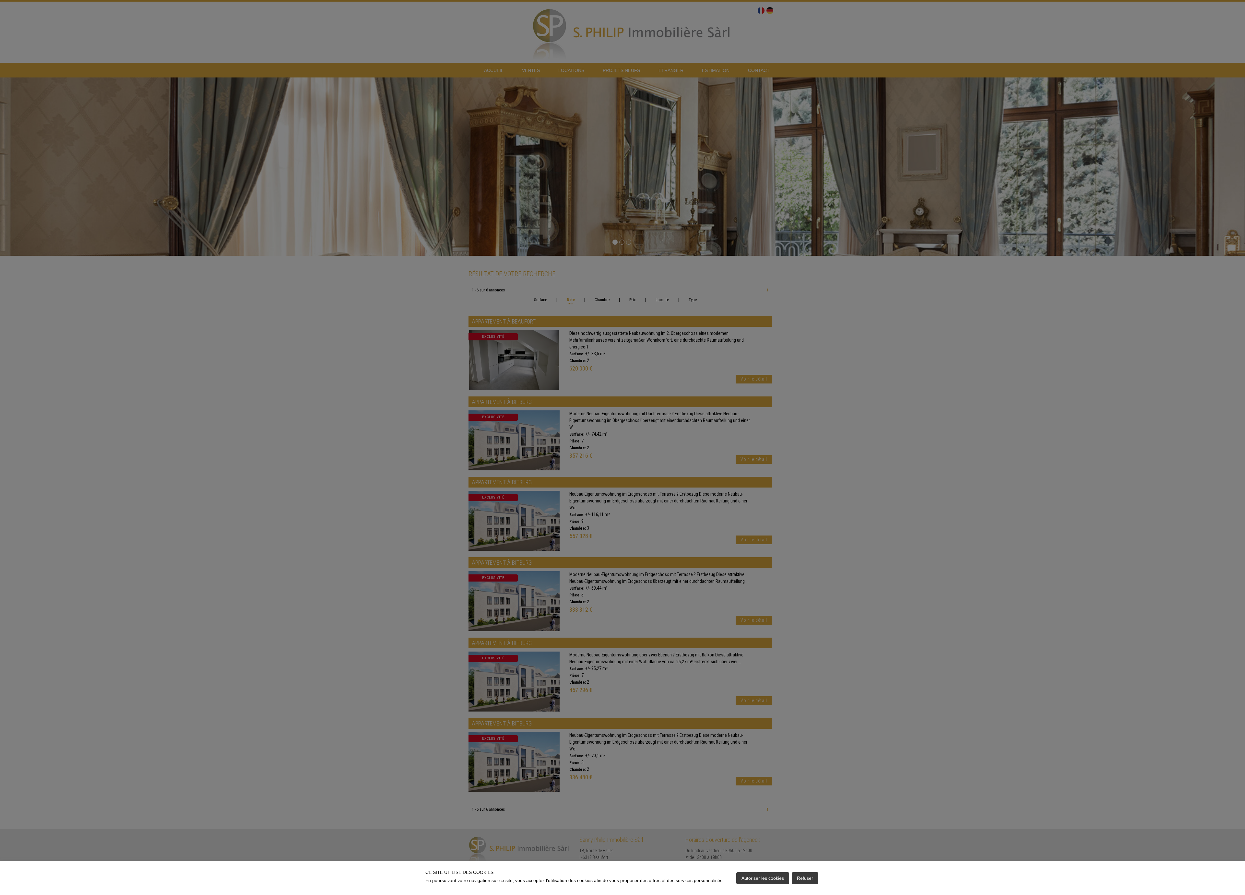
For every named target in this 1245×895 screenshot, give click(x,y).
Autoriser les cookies (762, 878)
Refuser (805, 878)
